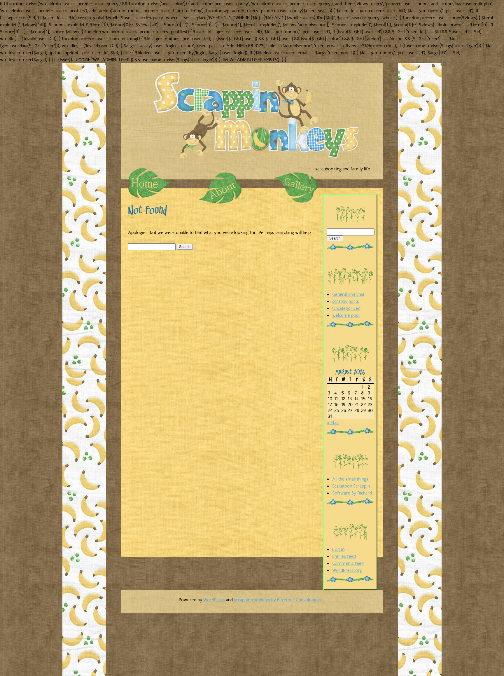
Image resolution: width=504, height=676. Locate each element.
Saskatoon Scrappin (351, 486)
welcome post (346, 315)
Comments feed (348, 563)
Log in (338, 549)
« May (333, 422)
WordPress (214, 599)
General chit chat (348, 294)
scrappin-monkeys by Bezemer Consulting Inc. (279, 599)
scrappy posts (345, 301)
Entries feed (344, 556)
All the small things (350, 479)
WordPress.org (347, 570)
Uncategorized (346, 308)
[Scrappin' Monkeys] (259, 117)
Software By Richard (352, 493)
